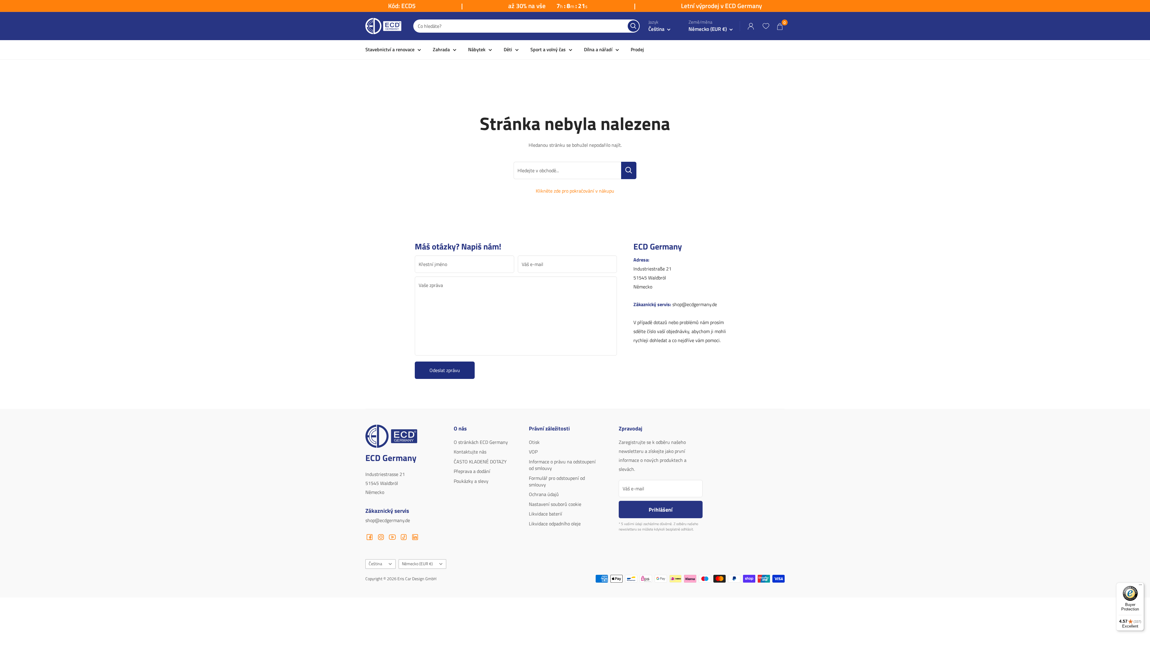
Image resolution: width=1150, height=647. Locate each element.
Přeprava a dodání (472, 471)
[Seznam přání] (765, 26)
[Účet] (750, 26)
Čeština (375, 564)
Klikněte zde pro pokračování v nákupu (575, 190)
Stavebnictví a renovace (389, 49)
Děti (508, 49)
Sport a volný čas (548, 49)
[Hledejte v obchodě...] (628, 170)
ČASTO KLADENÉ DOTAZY (480, 461)
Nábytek (476, 49)
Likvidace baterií (545, 513)
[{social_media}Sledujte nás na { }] (369, 537)
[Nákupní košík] (779, 26)
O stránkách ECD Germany (481, 442)
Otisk (534, 442)
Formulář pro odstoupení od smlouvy (557, 481)
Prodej (637, 49)
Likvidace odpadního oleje (555, 523)
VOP (533, 451)
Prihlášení (661, 509)
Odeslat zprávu (444, 370)
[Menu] (1140, 586)
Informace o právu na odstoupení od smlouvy (562, 465)
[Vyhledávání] (633, 26)
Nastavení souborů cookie (555, 504)
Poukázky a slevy (471, 481)
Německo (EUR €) (417, 564)
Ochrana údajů (544, 494)
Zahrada (441, 49)
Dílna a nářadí (598, 49)
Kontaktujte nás (470, 451)
